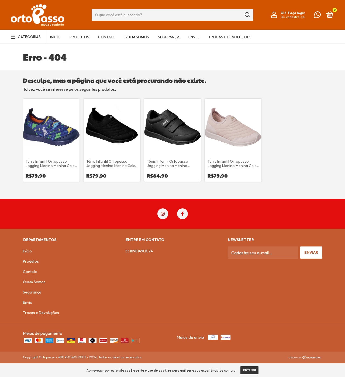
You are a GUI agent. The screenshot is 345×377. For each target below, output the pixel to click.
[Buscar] (247, 15)
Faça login (296, 13)
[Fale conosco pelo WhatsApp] (317, 16)
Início (55, 37)
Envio (193, 37)
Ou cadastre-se (293, 17)
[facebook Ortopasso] (182, 213)
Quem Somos (137, 37)
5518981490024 (139, 251)
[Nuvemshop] (305, 358)
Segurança (169, 37)
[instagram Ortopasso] (162, 213)
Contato (107, 37)
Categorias (29, 36)
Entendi (249, 370)
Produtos (79, 37)
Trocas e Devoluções (229, 37)
